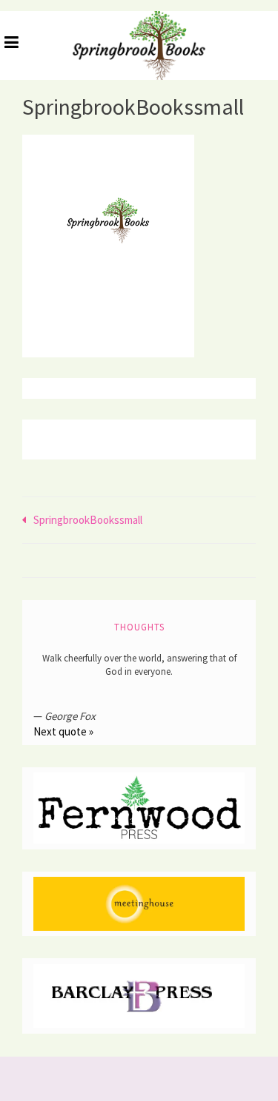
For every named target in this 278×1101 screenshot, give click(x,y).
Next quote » (63, 731)
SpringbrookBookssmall (87, 520)
